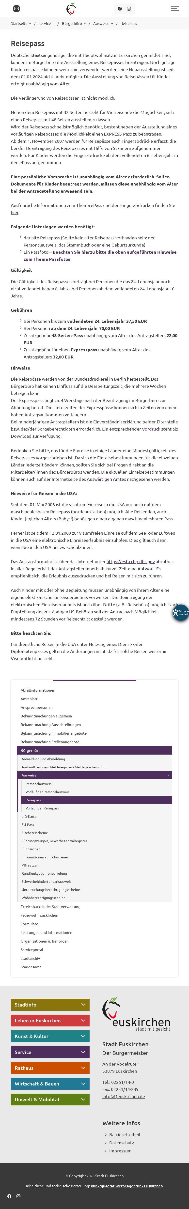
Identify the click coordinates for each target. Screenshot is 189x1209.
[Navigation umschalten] (174, 8)
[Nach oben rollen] (178, 1198)
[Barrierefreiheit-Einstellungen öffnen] (181, 612)
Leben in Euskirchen (38, 1020)
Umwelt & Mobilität (37, 1099)
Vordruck (151, 428)
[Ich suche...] (28, 8)
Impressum (120, 1150)
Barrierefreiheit (125, 1134)
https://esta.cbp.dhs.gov (131, 561)
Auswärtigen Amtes (106, 478)
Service (23, 1052)
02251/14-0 (122, 1082)
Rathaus (24, 1068)
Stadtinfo (25, 1004)
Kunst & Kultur (31, 1036)
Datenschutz (121, 1142)
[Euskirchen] (72, 8)
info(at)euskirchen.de (123, 1096)
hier (14, 212)
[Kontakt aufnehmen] (16, 8)
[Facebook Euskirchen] (119, 8)
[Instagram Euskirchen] (128, 8)
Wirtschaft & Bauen (37, 1083)
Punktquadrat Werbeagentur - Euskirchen (127, 1185)
